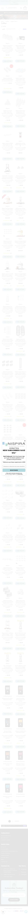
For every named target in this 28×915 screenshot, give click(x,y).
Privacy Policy (20, 474)
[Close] (25, 441)
